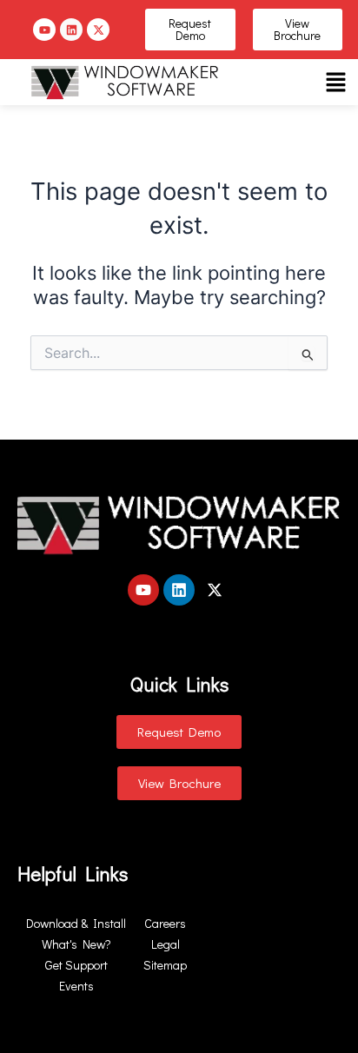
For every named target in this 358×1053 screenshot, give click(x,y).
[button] (335, 82)
